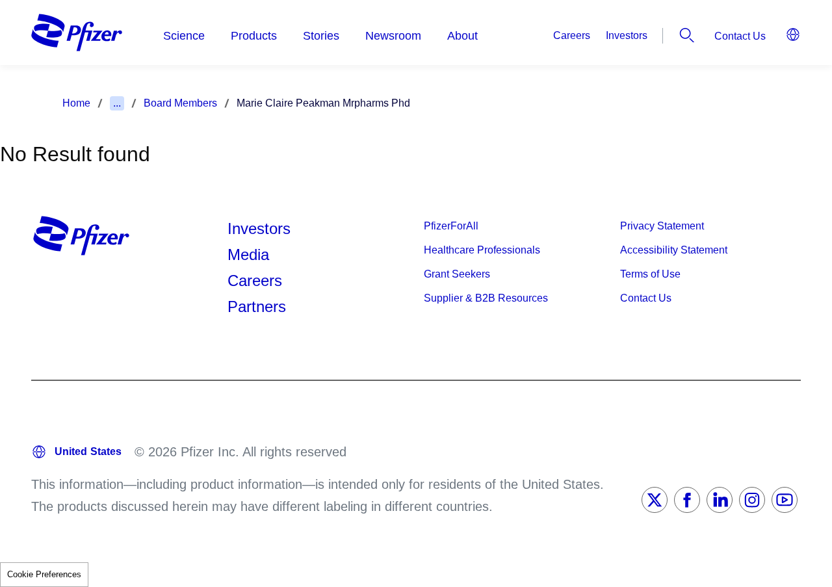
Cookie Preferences (44, 574)
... (117, 103)
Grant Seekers (457, 274)
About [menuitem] (462, 35)
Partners (257, 306)
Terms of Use (650, 274)
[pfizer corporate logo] (76, 32)
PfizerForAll (451, 225)
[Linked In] (720, 500)
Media (248, 254)
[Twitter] (655, 500)
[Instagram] (752, 500)
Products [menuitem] (254, 35)
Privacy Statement (662, 225)
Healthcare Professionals (482, 249)
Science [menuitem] (184, 35)
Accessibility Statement (673, 249)
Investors (626, 35)
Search (687, 35)
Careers (571, 35)
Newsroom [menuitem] (393, 35)
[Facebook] (687, 500)
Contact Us (740, 36)
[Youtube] (785, 500)
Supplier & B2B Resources (486, 298)
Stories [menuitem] (321, 35)
